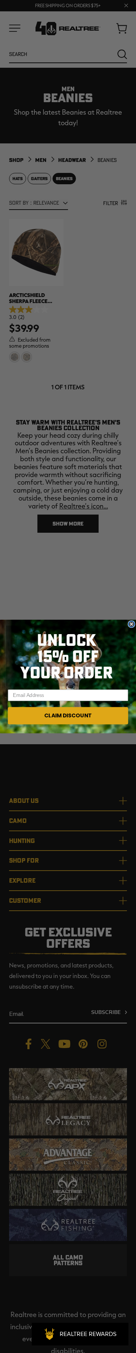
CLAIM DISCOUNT (68, 715)
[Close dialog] (131, 624)
